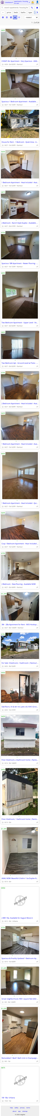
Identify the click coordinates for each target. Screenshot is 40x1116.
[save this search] (37, 8)
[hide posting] (37, 64)
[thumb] (7, 17)
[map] (19, 17)
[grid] (11, 17)
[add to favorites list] (2, 64)
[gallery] (15, 17)
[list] (3, 17)
